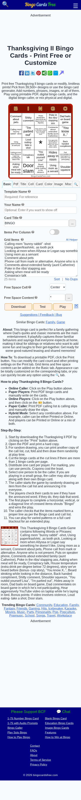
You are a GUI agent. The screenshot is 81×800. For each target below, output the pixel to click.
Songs (40, 615)
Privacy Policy (38, 764)
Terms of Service (40, 759)
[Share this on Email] (55, 73)
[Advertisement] (40, 27)
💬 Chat (63, 712)
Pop (55, 612)
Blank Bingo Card (56, 718)
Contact (35, 745)
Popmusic (16, 615)
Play (63, 306)
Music (21, 612)
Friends (22, 608)
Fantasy (9, 608)
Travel (51, 615)
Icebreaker (55, 608)
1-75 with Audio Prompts (22, 723)
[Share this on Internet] (61, 73)
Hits (44, 608)
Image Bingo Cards (57, 727)
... (72, 223)
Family (50, 322)
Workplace (64, 615)
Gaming (34, 608)
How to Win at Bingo (57, 737)
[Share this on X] (32, 73)
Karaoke (70, 608)
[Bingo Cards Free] (40, 7)
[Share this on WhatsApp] (50, 73)
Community (44, 605)
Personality (43, 612)
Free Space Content (19, 297)
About (33, 755)
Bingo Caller (15, 727)
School (30, 615)
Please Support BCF (28, 712)
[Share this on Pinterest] (38, 73)
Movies (10, 612)
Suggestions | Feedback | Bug (41, 314)
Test (42, 306)
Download (18, 306)
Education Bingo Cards (59, 723)
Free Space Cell (16, 287)
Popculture (67, 612)
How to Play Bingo (18, 737)
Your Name (12, 204)
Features (50, 732)
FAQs (33, 750)
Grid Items (12, 239)
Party (30, 612)
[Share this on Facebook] (21, 73)
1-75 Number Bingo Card (23, 718)
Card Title (11, 218)
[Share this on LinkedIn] (27, 73)
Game (61, 322)
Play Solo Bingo (17, 732)
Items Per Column (17, 232)
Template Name (15, 191)
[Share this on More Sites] (44, 73)
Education (61, 605)
